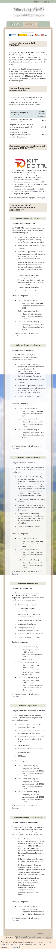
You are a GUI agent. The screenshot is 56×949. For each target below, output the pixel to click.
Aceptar (15, 947)
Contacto (15, 336)
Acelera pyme (40, 198)
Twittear (40, 933)
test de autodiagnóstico (35, 191)
